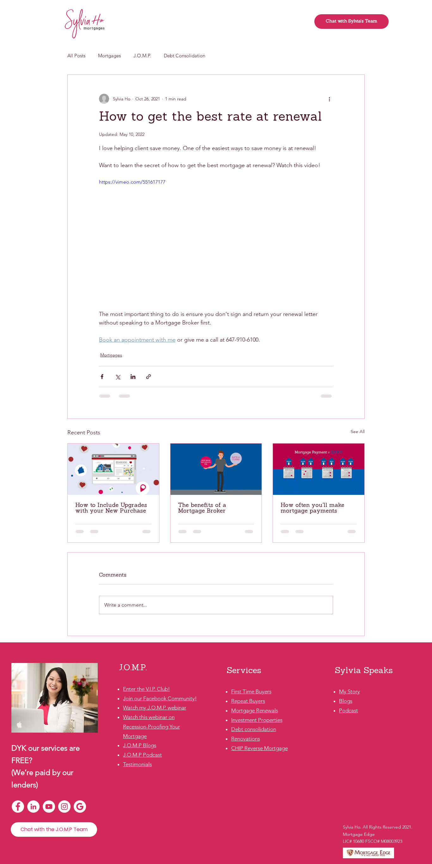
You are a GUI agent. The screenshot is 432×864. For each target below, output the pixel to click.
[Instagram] (64, 806)
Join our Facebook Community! (160, 698)
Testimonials (137, 764)
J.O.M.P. (142, 56)
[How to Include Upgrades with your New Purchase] (113, 469)
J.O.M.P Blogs (139, 745)
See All (358, 431)
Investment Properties (256, 720)
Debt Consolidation (184, 56)
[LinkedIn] (33, 806)
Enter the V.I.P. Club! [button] (146, 689)
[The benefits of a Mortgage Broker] (216, 469)
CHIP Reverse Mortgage (259, 748)
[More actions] (329, 99)
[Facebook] (18, 806)
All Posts (76, 56)
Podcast (348, 710)
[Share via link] (148, 377)
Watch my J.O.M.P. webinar (154, 707)
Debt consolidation (253, 729)
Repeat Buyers (248, 701)
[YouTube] (49, 806)
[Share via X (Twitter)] (117, 377)
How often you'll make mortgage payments (312, 508)
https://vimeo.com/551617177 (132, 182)
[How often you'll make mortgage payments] (318, 469)
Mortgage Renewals (254, 710)
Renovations (245, 738)
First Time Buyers (251, 691)
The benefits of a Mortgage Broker (202, 508)
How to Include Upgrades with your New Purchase (111, 508)
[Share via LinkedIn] (133, 377)
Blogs (345, 701)
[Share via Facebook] (102, 377)
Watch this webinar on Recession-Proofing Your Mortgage (151, 726)
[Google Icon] (80, 806)
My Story (349, 691)
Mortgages (109, 56)
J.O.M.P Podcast (142, 755)
